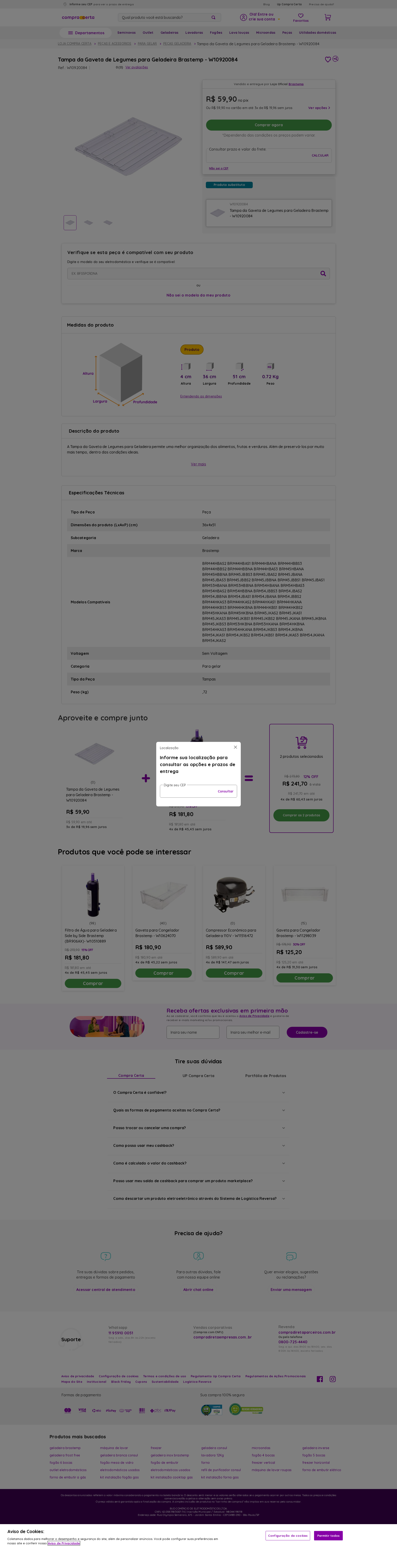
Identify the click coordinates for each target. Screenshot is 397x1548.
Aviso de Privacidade (64, 1543)
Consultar (225, 791)
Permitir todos (328, 1535)
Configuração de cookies (288, 1535)
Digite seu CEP (175, 785)
